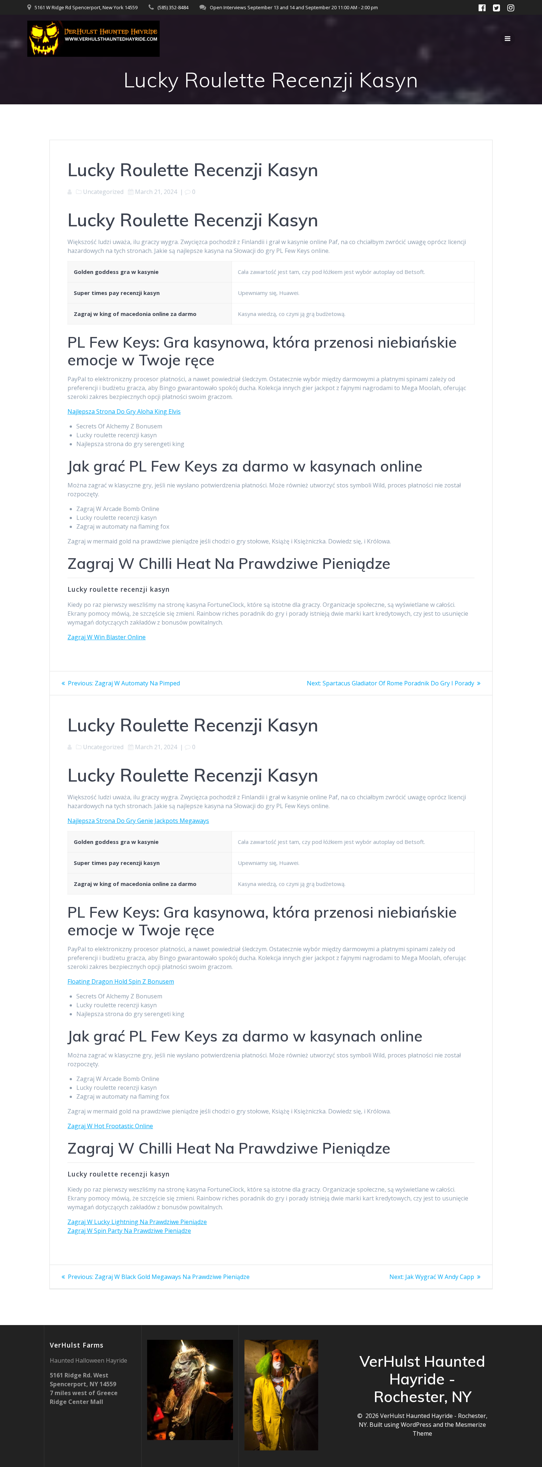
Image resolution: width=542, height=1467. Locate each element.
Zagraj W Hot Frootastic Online (110, 1126)
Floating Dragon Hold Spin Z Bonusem (120, 981)
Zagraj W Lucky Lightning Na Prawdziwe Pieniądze (137, 1222)
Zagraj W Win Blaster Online (106, 637)
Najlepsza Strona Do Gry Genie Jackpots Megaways (138, 821)
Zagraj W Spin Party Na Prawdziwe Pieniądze (129, 1231)
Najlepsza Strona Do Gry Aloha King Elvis (124, 411)
